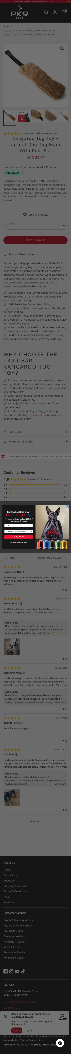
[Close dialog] (67, 506)
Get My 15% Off (18, 537)
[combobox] (18, 531)
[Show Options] (31, 531)
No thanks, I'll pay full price (19, 542)
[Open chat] (60, 1043)
